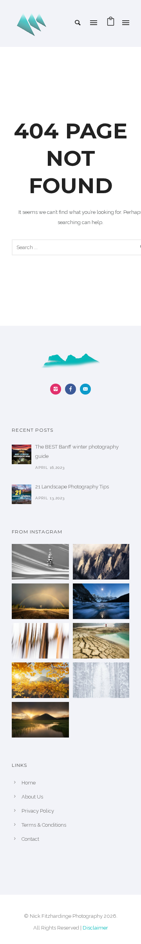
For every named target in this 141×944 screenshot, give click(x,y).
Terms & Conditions (44, 825)
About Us (32, 797)
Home (29, 783)
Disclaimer (95, 928)
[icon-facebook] (72, 389)
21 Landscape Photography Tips (72, 487)
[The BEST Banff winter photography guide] (21, 454)
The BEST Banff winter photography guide (77, 451)
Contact (30, 839)
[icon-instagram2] (57, 389)
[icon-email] (85, 389)
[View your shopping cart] (110, 23)
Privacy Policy (38, 811)
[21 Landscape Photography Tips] (21, 494)
